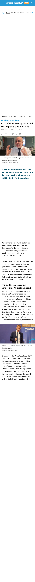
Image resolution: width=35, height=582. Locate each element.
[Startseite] (14, 3)
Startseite (5, 116)
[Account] (31, 3)
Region (13, 116)
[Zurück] (3, 13)
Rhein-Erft (22, 116)
